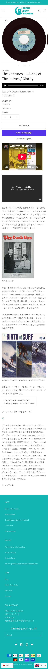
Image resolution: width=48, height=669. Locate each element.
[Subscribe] (40, 635)
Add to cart (24, 125)
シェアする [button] (9, 485)
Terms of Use (10, 558)
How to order (10, 514)
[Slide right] (29, 65)
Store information (12, 509)
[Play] (5, 85)
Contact (8, 596)
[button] (3, 11)
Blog (6, 579)
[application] (24, 85)
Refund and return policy (15, 547)
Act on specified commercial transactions (21, 564)
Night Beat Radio (11, 585)
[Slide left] (18, 65)
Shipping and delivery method (17, 520)
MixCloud (8, 590)
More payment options (24, 139)
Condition (9, 525)
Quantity (5, 112)
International (10, 531)
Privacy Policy (10, 552)
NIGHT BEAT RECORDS (20, 664)
